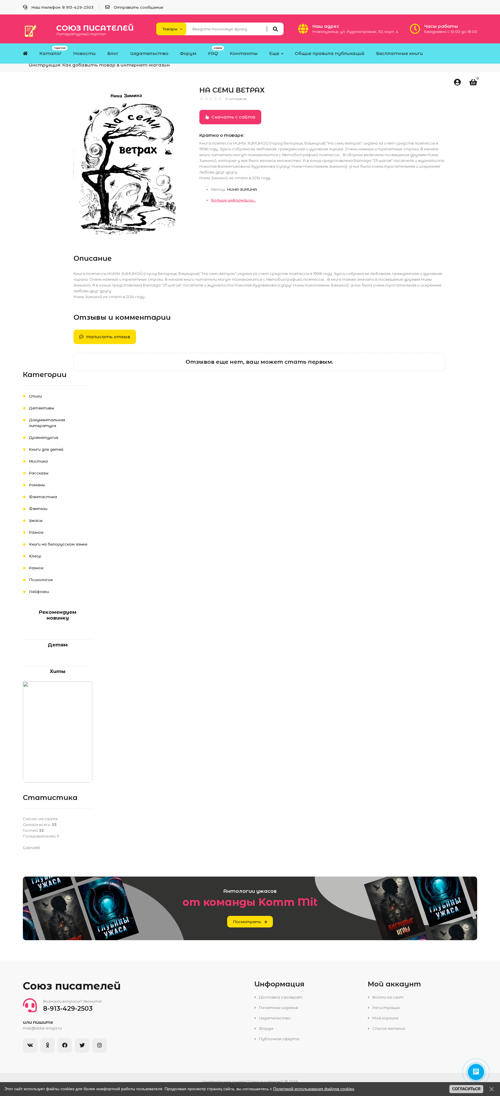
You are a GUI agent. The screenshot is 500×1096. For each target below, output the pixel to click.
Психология (41, 579)
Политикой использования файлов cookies (313, 1088)
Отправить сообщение (138, 7)
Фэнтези (38, 508)
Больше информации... (233, 200)
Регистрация (386, 1007)
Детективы (41, 408)
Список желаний (388, 1028)
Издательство (274, 1018)
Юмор (35, 556)
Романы (37, 485)
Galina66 (31, 847)
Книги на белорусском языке (58, 544)
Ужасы (36, 520)
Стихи (35, 396)
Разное (36, 532)
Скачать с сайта (232, 117)
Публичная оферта (278, 1038)
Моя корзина (385, 1018)
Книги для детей (46, 449)
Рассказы (38, 473)
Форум (265, 1028)
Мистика (38, 461)
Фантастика (43, 496)
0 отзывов (236, 99)
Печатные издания (278, 1007)
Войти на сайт (388, 997)
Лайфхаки (39, 591)
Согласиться (466, 1089)
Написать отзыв (107, 336)
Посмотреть (247, 921)
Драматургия (43, 437)
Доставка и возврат (280, 997)
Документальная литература (47, 422)
